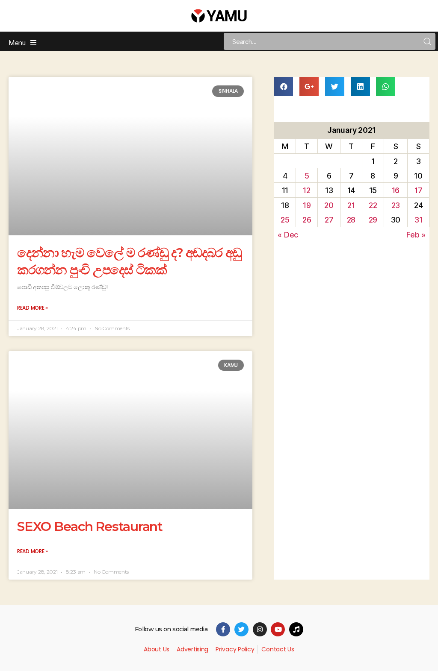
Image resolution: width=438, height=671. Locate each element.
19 (307, 205)
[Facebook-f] (223, 629)
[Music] (296, 629)
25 (285, 219)
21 (351, 205)
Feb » (416, 234)
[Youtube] (278, 629)
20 (328, 205)
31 (418, 219)
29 (373, 219)
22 (373, 205)
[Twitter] (241, 629)
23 (395, 205)
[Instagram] (260, 629)
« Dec (288, 234)
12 (306, 190)
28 (351, 219)
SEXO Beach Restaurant (90, 526)
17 (418, 190)
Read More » (32, 307)
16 (396, 190)
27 (329, 219)
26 (306, 219)
